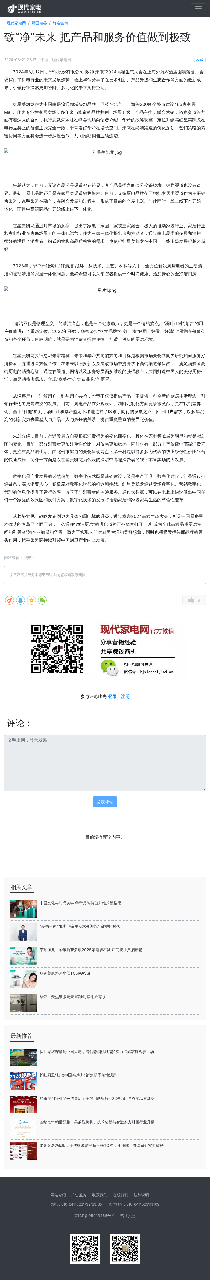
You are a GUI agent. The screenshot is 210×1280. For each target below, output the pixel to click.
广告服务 (79, 1194)
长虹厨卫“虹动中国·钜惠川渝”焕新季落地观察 (78, 1075)
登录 (112, 696)
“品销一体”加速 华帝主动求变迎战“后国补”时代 (80, 926)
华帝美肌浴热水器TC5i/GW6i (65, 973)
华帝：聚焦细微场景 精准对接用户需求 (73, 996)
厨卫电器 (39, 22)
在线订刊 (120, 1194)
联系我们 (99, 1194)
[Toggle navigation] (198, 8)
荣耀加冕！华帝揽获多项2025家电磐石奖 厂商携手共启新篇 (91, 949)
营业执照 (128, 1215)
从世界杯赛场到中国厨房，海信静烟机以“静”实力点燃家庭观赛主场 (97, 1051)
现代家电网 (16, 22)
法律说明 (141, 1194)
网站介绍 (58, 1194)
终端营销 (60, 22)
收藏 (199, 59)
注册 (125, 696)
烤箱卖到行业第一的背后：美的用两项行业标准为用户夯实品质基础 (97, 1098)
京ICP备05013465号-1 (94, 1215)
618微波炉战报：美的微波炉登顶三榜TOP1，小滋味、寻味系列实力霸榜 (102, 1145)
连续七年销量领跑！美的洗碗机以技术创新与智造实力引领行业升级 (97, 1122)
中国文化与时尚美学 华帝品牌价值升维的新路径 (80, 902)
